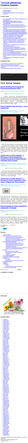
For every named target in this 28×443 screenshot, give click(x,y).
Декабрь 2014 (6, 389)
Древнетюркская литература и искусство (15, 244)
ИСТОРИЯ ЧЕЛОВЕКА (12, 210)
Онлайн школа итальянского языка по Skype (11, 68)
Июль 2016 (5, 367)
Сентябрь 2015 (6, 379)
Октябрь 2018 (6, 337)
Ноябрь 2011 (6, 419)
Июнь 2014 (5, 395)
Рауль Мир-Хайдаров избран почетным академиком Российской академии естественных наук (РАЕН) (14, 30)
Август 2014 (6, 393)
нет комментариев (14, 111)
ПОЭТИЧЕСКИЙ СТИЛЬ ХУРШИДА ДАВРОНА (14, 31)
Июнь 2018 (5, 341)
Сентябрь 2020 (6, 324)
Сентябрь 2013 (6, 405)
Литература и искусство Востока (13, 238)
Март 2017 (5, 358)
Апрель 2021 (6, 321)
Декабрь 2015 (6, 375)
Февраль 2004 (6, 430)
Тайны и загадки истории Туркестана (14, 248)
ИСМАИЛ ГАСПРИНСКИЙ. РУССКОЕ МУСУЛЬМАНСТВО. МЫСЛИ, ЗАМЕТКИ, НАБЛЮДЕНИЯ (13, 22)
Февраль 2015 (6, 387)
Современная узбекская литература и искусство (16, 247)
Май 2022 (5, 319)
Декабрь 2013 (6, 402)
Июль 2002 (5, 432)
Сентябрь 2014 (6, 391)
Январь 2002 (6, 433)
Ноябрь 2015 (6, 376)
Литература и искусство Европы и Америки (15, 239)
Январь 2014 (6, 401)
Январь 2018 (6, 346)
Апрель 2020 (6, 326)
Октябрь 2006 (6, 426)
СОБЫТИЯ (10, 91)
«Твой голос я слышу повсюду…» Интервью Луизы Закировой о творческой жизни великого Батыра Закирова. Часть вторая (13, 157)
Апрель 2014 (6, 397)
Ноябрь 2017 (6, 348)
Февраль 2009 (6, 423)
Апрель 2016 (6, 370)
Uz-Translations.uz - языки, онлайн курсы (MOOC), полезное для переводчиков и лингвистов (12, 64)
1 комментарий (21, 91)
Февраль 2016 (6, 373)
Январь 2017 (6, 360)
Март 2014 (5, 398)
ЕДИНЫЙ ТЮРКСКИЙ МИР (10, 241)
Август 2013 (6, 407)
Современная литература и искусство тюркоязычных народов (14, 246)
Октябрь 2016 (6, 363)
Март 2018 (5, 344)
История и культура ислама (12, 251)
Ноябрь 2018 (6, 335)
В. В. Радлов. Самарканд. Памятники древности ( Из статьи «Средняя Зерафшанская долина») (15, 52)
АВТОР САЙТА (6, 234)
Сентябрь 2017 (6, 351)
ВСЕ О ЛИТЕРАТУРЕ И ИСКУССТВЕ (12, 235)
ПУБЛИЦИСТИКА (7, 261)
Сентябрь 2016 (6, 365)
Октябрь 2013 (6, 404)
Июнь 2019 (5, 331)
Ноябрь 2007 (6, 425)
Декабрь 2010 (6, 421)
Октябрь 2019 (6, 328)
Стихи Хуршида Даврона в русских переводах (13, 12)
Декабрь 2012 (6, 416)
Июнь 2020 (5, 325)
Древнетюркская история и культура (14, 242)
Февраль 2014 (6, 400)
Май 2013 (5, 410)
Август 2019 (6, 330)
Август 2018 (6, 339)
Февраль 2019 (6, 333)
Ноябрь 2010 (6, 422)
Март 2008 (5, 424)
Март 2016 (5, 372)
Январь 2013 (6, 415)
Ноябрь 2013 (6, 403)
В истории (8, 259)
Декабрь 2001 (6, 435)
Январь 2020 (6, 327)
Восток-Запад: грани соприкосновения (14, 237)
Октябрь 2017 (6, 349)
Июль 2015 (5, 381)
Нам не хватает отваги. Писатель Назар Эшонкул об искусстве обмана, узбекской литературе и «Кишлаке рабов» (15, 55)
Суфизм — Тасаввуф (10, 254)
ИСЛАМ (5, 249)
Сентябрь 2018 (6, 338)
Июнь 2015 (5, 382)
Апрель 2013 (6, 411)
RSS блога (5, 13)
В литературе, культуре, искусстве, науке (16, 163)
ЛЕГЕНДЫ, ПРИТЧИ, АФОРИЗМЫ (11, 256)
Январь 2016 (6, 374)
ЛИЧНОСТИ (3, 164)
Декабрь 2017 (6, 347)
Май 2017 (5, 355)
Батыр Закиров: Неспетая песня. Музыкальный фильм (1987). (12, 87)
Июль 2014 (5, 394)
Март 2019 (5, 332)
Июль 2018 (5, 340)
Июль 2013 (5, 408)
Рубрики (5, 228)
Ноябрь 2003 (6, 431)
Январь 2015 (6, 388)
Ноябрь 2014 (6, 390)
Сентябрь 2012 (6, 418)
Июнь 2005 (5, 429)
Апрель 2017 (6, 356)
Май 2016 (5, 369)
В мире (7, 265)
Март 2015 (5, 386)
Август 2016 (6, 366)
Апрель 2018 (6, 342)
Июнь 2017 (5, 354)
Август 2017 (6, 352)
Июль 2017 (5, 353)
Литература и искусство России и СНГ (14, 240)
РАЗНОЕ (5, 262)
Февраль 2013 (6, 414)
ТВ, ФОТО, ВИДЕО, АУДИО (13, 164)
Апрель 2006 (6, 428)
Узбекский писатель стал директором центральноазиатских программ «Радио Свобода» (14, 47)
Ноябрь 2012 (6, 417)
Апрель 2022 (6, 320)
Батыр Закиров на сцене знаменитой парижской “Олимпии (14, 207)
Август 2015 (6, 380)
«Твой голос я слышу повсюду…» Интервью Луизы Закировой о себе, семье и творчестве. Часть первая (13, 180)
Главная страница (7, 10)
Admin (5, 91)
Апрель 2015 (6, 384)
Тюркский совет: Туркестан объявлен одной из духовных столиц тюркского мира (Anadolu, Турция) (15, 25)
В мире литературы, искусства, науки (14, 266)
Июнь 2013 (5, 409)
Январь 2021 (6, 323)
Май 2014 (5, 396)
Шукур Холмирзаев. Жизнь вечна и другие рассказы (15, 38)
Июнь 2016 (5, 368)
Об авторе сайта (6, 11)
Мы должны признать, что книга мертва (12, 37)
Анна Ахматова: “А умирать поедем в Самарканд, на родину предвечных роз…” (15, 45)
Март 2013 (5, 412)
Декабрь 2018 (6, 334)
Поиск (4, 229)
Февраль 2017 (6, 359)
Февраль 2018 (6, 345)
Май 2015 (5, 383)
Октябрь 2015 (6, 377)
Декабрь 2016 (6, 361)
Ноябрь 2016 (6, 362)
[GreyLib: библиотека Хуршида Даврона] (14, 5)
